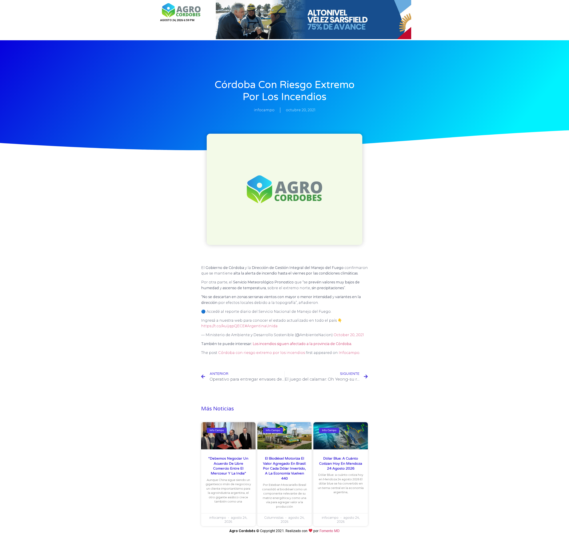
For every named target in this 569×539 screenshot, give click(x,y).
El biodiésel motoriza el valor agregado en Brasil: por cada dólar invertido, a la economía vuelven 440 (284, 468)
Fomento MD (329, 531)
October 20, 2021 (349, 335)
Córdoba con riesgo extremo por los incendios (261, 353)
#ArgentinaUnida (261, 326)
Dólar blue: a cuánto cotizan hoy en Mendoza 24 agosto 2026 (340, 463)
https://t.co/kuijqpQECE (223, 326)
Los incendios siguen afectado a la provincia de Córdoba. (302, 344)
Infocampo (349, 353)
